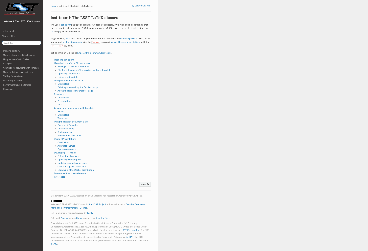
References (8, 89)
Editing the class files (67, 156)
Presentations (64, 101)
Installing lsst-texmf (11, 51)
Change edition (8, 36)
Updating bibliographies (69, 159)
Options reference (66, 149)
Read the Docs (103, 218)
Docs (53, 5)
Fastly (90, 212)
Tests (60, 104)
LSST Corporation (130, 230)
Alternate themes (66, 145)
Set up (60, 111)
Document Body (65, 128)
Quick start (63, 83)
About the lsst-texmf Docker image (75, 90)
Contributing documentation (71, 166)
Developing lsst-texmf (13, 80)
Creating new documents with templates (21, 68)
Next (144, 184)
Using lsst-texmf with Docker (16, 59)
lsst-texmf (66, 24)
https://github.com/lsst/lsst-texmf (94, 52)
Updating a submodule (68, 73)
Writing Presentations (13, 76)
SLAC (54, 243)
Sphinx (64, 218)
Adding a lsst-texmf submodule (73, 66)
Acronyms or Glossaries (69, 135)
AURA (129, 237)
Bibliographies (64, 132)
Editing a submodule (67, 76)
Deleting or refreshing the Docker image (77, 87)
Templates (62, 118)
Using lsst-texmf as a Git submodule (19, 55)
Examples (7, 63)
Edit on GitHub (142, 5)
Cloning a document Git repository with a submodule (84, 70)
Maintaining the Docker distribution (75, 169)
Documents (63, 97)
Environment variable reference (17, 85)
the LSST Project (97, 204)
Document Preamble (67, 125)
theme (79, 218)
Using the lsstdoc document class (18, 72)
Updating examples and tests (72, 163)
